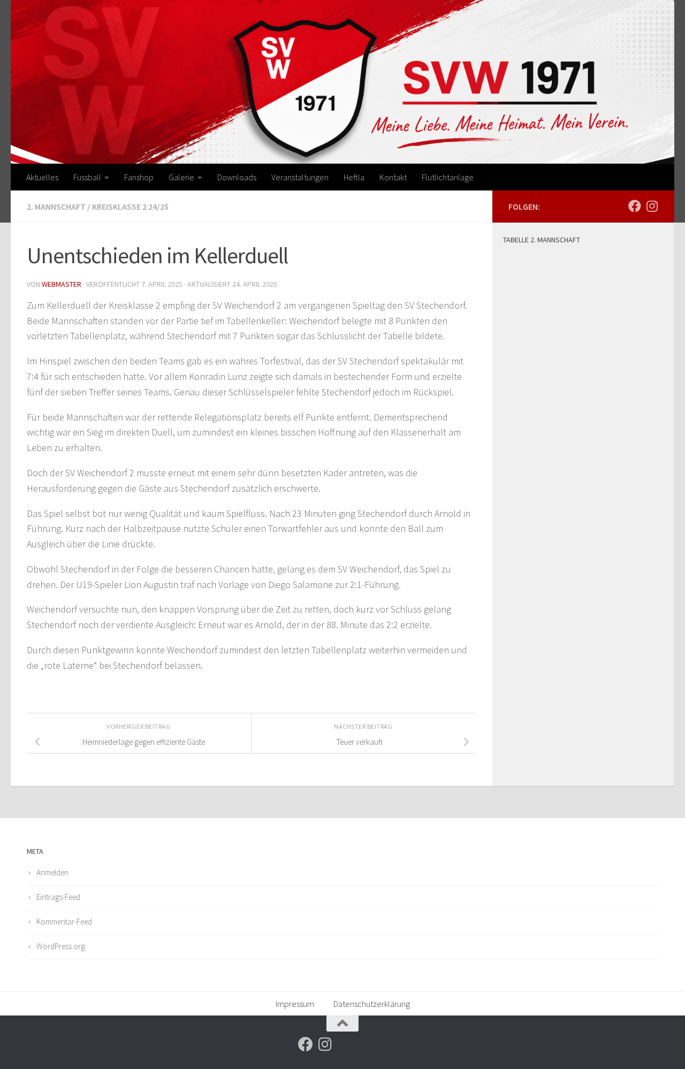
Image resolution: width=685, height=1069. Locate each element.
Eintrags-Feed (58, 897)
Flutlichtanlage (448, 177)
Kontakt (393, 177)
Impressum (295, 1003)
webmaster (61, 284)
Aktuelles (42, 177)
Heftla (354, 177)
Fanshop (139, 177)
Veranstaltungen (300, 177)
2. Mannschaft (56, 206)
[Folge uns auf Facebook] (634, 206)
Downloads (236, 177)
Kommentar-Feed (64, 922)
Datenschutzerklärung (371, 1003)
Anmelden (52, 872)
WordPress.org (60, 946)
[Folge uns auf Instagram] (651, 206)
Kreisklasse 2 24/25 (130, 206)
